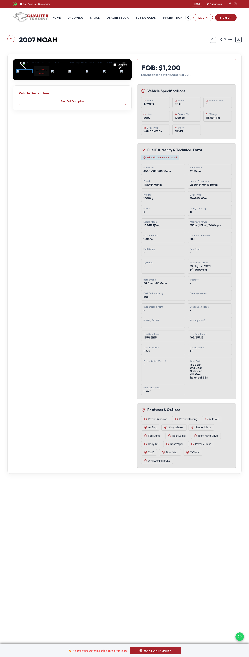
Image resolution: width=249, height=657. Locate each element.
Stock (95, 17)
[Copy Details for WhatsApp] (213, 40)
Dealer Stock (118, 17)
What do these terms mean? (162, 157)
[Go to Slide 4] (76, 71)
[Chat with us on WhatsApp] (239, 636)
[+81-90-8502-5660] (15, 4)
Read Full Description (72, 101)
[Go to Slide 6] (110, 71)
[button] (72, 63)
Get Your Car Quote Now (36, 4)
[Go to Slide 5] (93, 71)
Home (57, 17)
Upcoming (75, 17)
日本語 (197, 4)
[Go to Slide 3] (58, 71)
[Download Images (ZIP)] (238, 40)
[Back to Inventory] (11, 38)
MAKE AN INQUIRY (157, 650)
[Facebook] (230, 4)
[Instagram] (235, 4)
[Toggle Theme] (188, 18)
